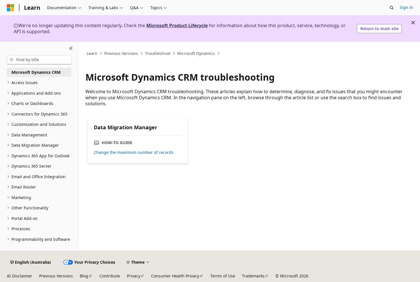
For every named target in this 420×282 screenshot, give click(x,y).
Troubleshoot (157, 53)
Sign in (406, 7)
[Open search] (391, 8)
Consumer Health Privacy (175, 276)
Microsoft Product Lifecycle (177, 25)
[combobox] (39, 59)
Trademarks (253, 276)
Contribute (109, 276)
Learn (92, 53)
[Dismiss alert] (413, 22)
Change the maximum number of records (133, 152)
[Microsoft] (10, 7)
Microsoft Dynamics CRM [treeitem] (36, 72)
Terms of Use (222, 276)
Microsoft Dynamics (196, 53)
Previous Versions (121, 53)
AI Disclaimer (19, 276)
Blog (84, 276)
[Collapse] (71, 48)
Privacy (133, 276)
